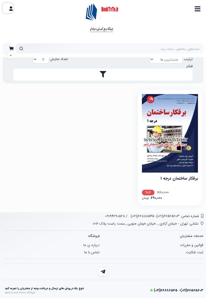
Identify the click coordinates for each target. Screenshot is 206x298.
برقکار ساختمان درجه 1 (179, 178)
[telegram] (103, 271)
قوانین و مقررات (191, 245)
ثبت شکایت (194, 252)
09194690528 (115, 216)
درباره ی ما (91, 245)
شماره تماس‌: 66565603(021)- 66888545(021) (164, 216)
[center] (21, 48)
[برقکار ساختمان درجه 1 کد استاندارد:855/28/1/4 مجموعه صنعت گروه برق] (170, 133)
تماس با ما (92, 252)
